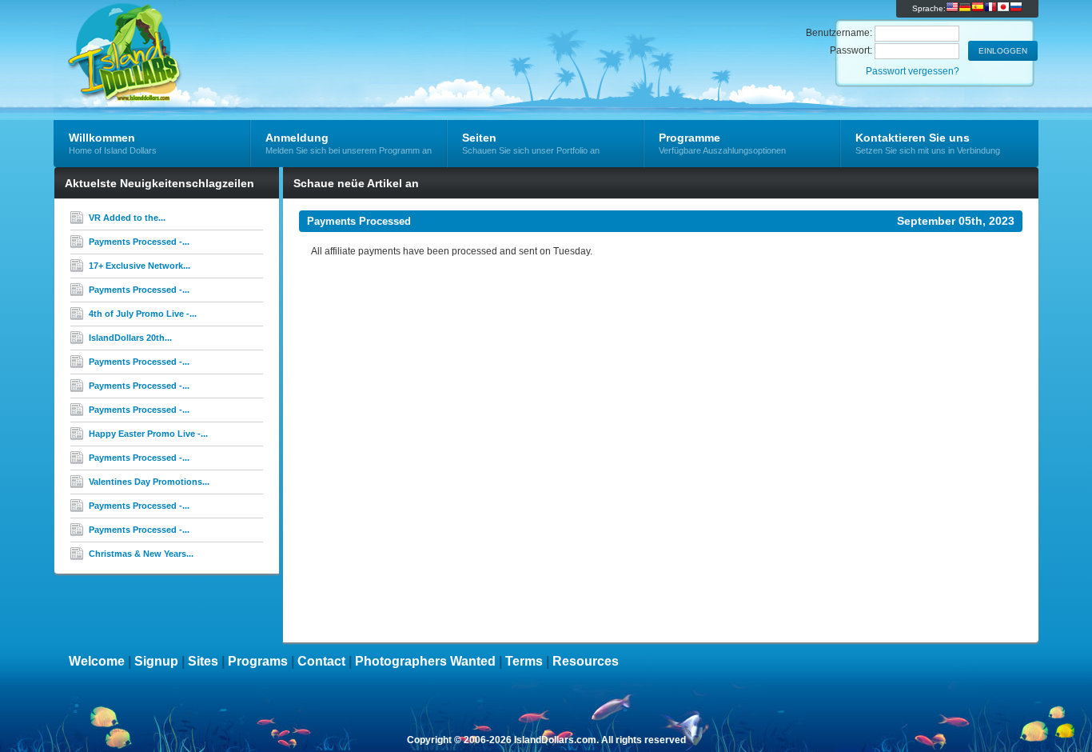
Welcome (97, 661)
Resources (585, 661)
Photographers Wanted (425, 661)
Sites (203, 661)
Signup (156, 661)
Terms (524, 661)
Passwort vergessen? (912, 71)
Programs (258, 661)
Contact (321, 661)
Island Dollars (244, 37)
